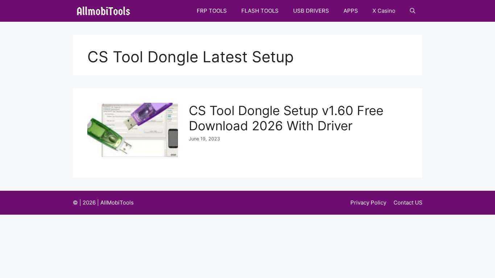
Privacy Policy (368, 202)
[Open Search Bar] (413, 11)
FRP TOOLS (212, 10)
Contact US (408, 202)
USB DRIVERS (311, 10)
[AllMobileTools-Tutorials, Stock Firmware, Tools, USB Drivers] (105, 11)
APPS (351, 10)
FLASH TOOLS (260, 10)
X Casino (384, 10)
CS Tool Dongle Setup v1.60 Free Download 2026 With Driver (286, 118)
